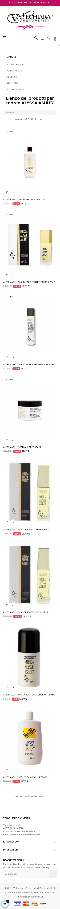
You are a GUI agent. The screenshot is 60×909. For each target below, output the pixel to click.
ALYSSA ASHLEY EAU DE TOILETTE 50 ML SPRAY (26, 530)
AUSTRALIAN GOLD (16, 90)
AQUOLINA (12, 77)
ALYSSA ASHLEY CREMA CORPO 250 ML (22, 447)
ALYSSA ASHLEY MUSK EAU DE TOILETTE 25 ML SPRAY (29, 282)
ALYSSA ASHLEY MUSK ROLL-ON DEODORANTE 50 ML (29, 695)
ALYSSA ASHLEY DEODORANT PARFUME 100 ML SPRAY (29, 365)
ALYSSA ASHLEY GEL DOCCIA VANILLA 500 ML (25, 777)
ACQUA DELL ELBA (15, 65)
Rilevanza (30, 112)
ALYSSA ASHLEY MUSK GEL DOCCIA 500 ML (24, 200)
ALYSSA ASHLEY (14, 71)
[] (7, 192)
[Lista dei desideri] (52, 133)
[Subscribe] (53, 874)
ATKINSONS (12, 83)
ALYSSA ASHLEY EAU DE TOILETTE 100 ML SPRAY (26, 612)
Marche (11, 57)
